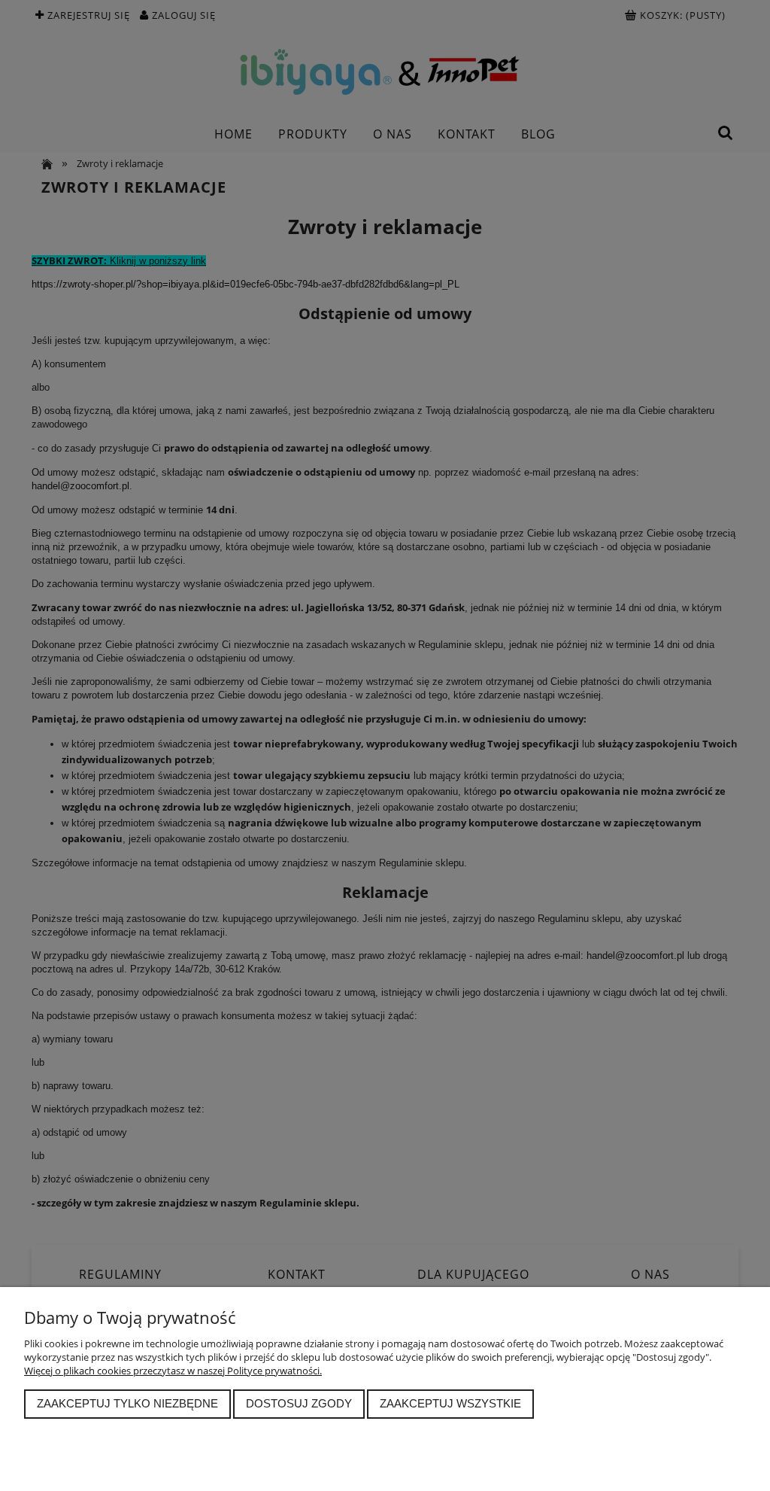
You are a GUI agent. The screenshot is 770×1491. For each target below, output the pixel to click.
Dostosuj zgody (299, 1403)
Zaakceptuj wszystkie (450, 1403)
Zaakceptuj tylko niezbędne (127, 1403)
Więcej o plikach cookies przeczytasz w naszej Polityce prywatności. (173, 1370)
